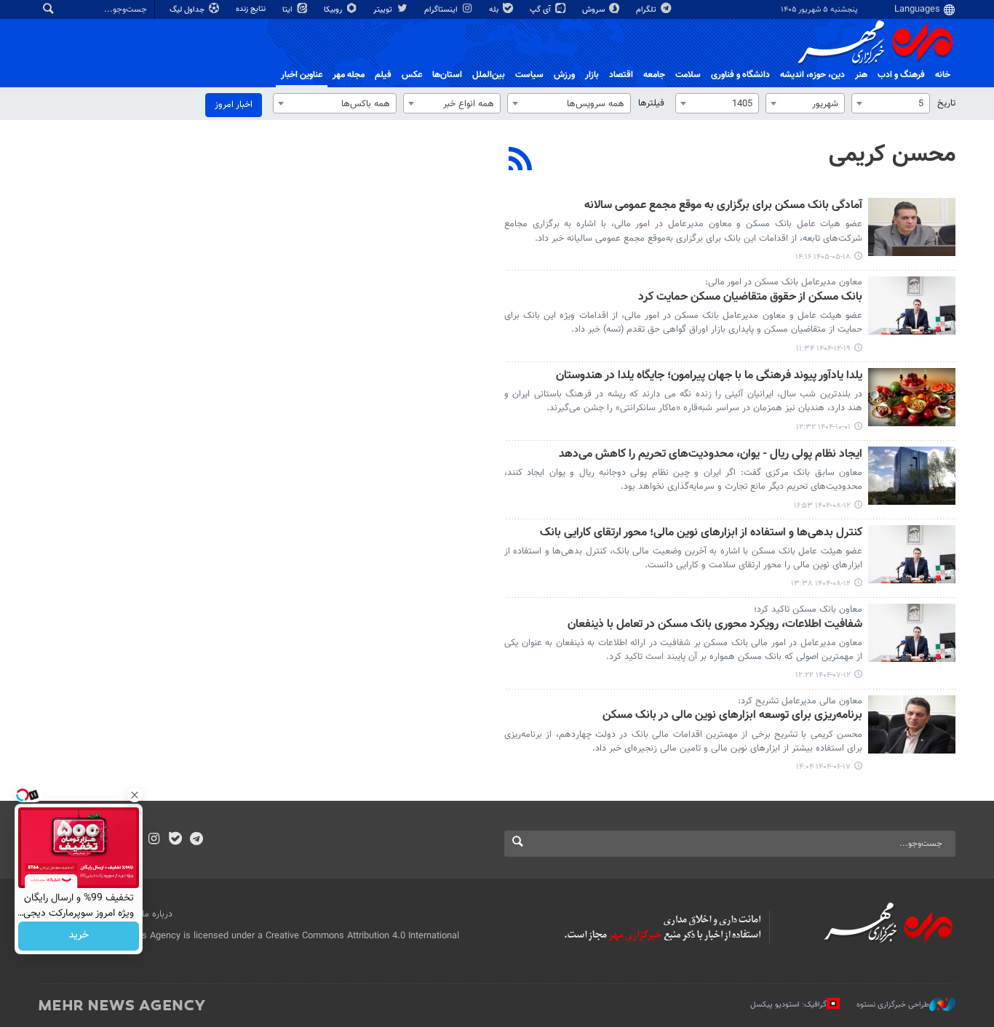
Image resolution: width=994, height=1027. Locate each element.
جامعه (654, 75)
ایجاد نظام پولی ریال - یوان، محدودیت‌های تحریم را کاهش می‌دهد (710, 455)
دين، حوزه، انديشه (812, 75)
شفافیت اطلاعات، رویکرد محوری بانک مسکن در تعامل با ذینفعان (715, 625)
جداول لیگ (188, 10)
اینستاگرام (442, 10)
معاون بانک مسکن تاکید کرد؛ (808, 609)
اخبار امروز (234, 104)
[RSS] (520, 161)
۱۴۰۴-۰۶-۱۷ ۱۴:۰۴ (823, 767)
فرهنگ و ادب (901, 75)
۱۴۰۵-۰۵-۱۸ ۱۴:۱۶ (823, 257)
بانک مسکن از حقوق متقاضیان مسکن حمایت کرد (750, 297)
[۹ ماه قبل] (911, 476)
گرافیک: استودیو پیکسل (788, 1005)
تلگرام (647, 10)
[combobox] (890, 103)
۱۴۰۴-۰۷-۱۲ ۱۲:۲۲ (823, 675)
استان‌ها (447, 75)
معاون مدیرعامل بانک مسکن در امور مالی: (783, 282)
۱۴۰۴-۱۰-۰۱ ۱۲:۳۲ (823, 427)
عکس (412, 75)
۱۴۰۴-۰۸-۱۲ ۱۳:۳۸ (821, 584)
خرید (79, 936)
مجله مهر (349, 75)
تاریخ (946, 103)
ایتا (288, 10)
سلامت (688, 75)
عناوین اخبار (301, 75)
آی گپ (541, 10)
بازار (592, 75)
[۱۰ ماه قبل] (911, 633)
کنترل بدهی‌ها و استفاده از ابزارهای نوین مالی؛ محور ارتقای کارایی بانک (701, 533)
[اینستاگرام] (154, 840)
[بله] (175, 840)
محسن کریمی (892, 155)
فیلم (383, 75)
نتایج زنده (252, 9)
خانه (942, 75)
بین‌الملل (488, 75)
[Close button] (134, 795)
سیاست (529, 75)
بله (495, 10)
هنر (861, 75)
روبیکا (334, 10)
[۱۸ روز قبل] (911, 227)
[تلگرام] (196, 840)
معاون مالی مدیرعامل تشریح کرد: (800, 701)
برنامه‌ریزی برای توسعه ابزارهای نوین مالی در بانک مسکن (732, 716)
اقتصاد (621, 75)
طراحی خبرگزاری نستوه (892, 1005)
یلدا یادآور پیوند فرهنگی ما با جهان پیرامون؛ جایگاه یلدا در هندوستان (709, 376)
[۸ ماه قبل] (911, 397)
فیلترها (651, 103)
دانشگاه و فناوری (740, 75)
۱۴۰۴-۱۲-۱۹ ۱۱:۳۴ (823, 349)
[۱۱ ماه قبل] (911, 724)
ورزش (564, 75)
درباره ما (157, 914)
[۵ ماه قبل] (911, 305)
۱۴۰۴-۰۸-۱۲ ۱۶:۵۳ (822, 506)
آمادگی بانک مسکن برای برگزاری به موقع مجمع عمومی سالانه (723, 206)
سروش (594, 10)
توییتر (383, 10)
